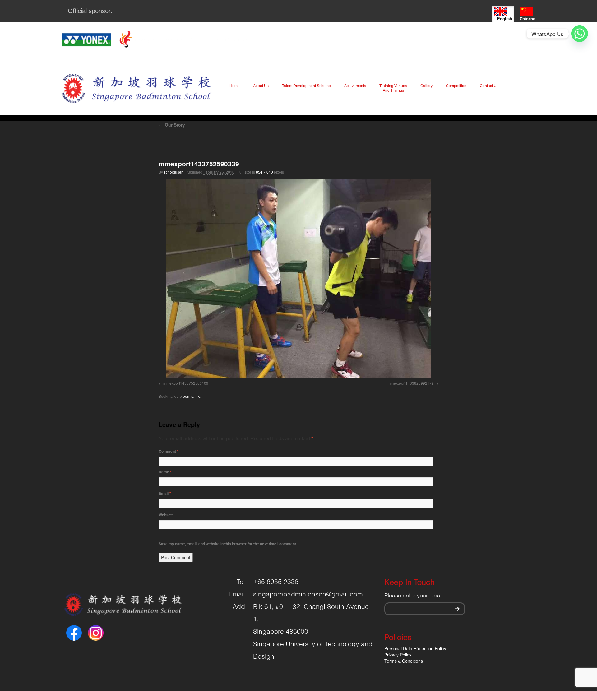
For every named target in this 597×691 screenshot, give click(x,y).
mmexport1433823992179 (411, 383)
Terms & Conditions (403, 661)
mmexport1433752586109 (185, 383)
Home (234, 86)
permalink (191, 396)
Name (165, 472)
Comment (168, 451)
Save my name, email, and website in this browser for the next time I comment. (228, 543)
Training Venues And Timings (393, 88)
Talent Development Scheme (306, 86)
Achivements (355, 86)
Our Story (172, 125)
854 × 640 (264, 171)
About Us (261, 86)
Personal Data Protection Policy (415, 648)
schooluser (173, 171)
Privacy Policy (397, 655)
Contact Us (489, 86)
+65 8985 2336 (275, 582)
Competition (456, 86)
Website (166, 514)
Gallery (426, 86)
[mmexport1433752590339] (298, 278)
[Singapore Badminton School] (136, 88)
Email (165, 493)
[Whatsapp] (579, 33)
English (504, 18)
